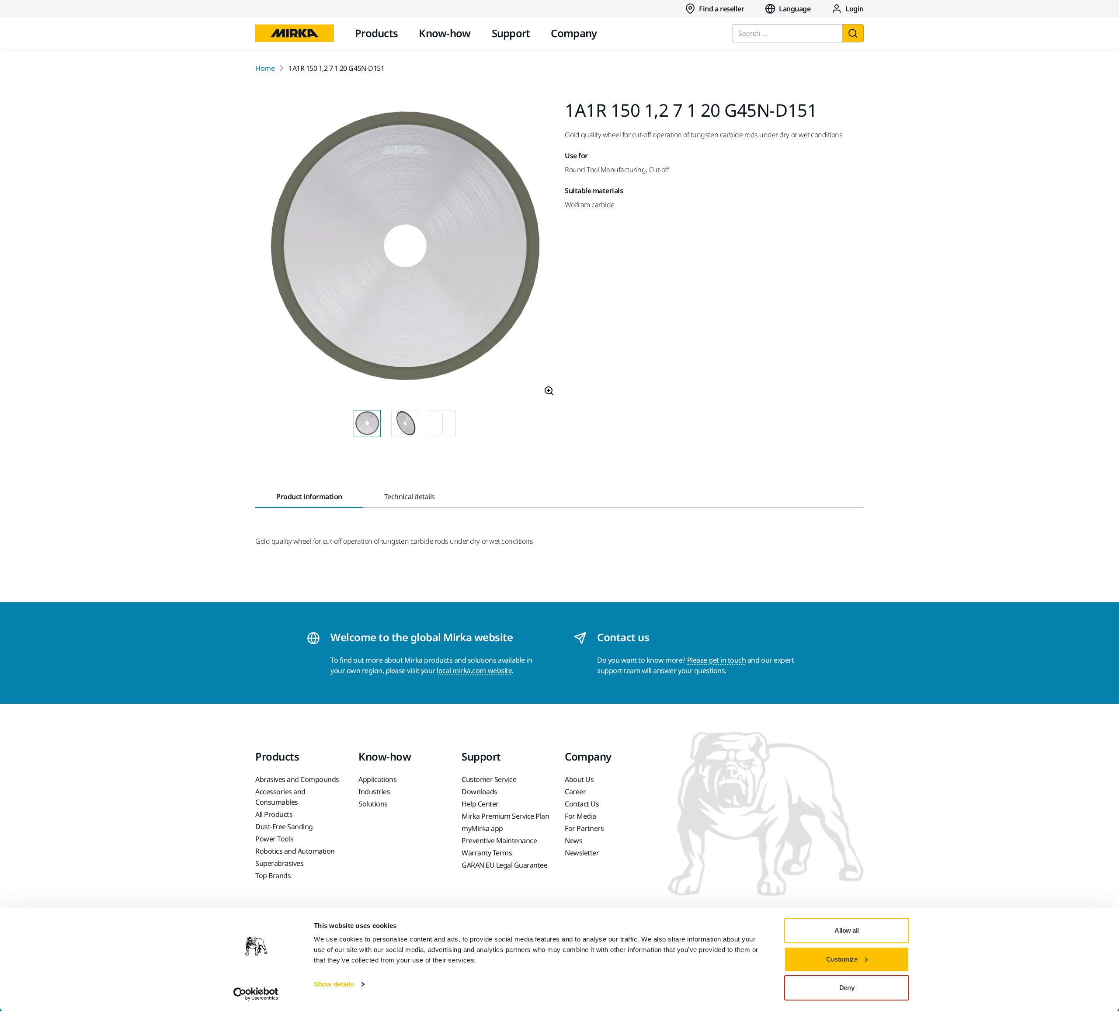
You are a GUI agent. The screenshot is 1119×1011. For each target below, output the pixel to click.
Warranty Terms (487, 853)
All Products (273, 814)
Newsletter (582, 853)
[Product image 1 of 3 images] (404, 252)
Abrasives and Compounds (297, 779)
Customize (841, 959)
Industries (374, 791)
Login (854, 9)
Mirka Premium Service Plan (505, 816)
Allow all (846, 930)
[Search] (853, 33)
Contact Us (582, 804)
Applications (377, 779)
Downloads (479, 791)
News (573, 840)
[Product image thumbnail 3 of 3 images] (442, 423)
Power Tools (274, 839)
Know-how (444, 33)
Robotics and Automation (295, 851)
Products (376, 33)
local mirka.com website (474, 670)
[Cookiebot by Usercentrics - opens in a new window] (256, 994)
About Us (579, 779)
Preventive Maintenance (499, 840)
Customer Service (489, 779)
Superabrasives (279, 863)
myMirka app (482, 828)
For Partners (584, 828)
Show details (334, 984)
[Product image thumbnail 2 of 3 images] (404, 423)
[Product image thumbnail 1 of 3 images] (367, 423)
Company (574, 33)
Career (575, 791)
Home (265, 68)
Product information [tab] (309, 496)
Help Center (480, 804)
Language (794, 9)
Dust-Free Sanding (284, 826)
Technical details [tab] (409, 496)
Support (511, 33)
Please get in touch (716, 660)
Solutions (373, 804)
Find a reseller (721, 9)
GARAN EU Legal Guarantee (504, 865)
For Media (580, 816)
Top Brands (273, 875)
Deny (846, 987)
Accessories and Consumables (280, 797)
